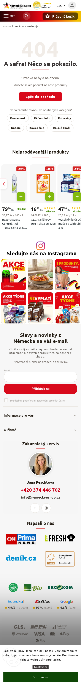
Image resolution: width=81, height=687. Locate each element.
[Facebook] (35, 508)
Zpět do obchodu (40, 96)
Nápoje (16, 128)
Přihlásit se (41, 389)
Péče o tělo (41, 118)
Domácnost (17, 118)
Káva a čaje (36, 128)
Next (77, 183)
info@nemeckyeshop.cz (40, 497)
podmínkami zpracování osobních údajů (44, 400)
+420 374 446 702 (40, 490)
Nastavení (40, 667)
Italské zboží (61, 128)
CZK (59, 5)
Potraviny (64, 118)
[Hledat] (26, 16)
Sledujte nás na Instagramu (42, 253)
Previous (3, 183)
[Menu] (6, 16)
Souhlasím (40, 677)
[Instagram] (46, 508)
